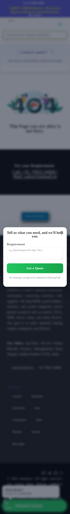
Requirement (16, 244)
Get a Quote (35, 268)
